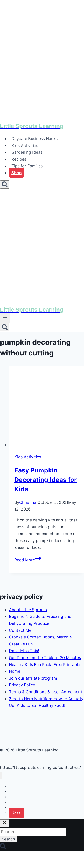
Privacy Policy (22, 685)
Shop (16, 172)
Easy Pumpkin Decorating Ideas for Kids (45, 479)
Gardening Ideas (26, 152)
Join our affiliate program (33, 678)
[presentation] (46, 407)
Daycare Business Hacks (34, 138)
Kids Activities (24, 145)
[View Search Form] (4, 184)
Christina (27, 502)
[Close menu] (1, 776)
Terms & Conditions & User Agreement (45, 691)
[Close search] (4, 823)
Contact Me (20, 630)
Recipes (18, 159)
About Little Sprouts (28, 609)
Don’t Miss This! (24, 650)
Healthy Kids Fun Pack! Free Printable (44, 664)
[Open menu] (5, 318)
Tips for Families (27, 166)
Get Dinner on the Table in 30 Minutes (45, 657)
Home (14, 671)
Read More (27, 559)
